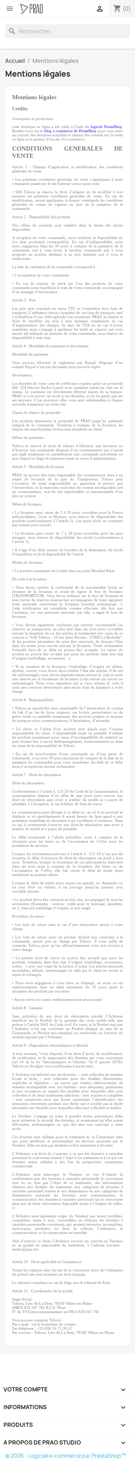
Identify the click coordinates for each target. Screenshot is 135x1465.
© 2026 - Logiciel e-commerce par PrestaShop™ (65, 1455)
